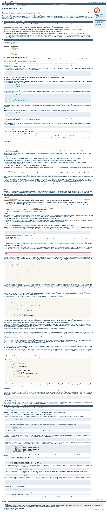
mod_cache (24, 225)
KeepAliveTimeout (15, 49)
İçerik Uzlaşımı (17, 138)
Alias (52, 104)
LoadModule (67, 215)
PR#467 (5, 288)
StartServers (14, 54)
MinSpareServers (14, 52)
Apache (3, 5)
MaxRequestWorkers (51, 24)
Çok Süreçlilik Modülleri (13, 199)
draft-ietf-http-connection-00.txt (10, 346)
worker (7, 202)
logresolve (69, 60)
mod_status (6, 46)
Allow (5, 65)
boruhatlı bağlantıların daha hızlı (41, 385)
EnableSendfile (14, 48)
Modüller (89, 2)
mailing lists (56, 506)
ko (90, 10)
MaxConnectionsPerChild (26, 186)
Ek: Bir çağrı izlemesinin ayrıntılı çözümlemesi (99, 22)
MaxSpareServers (14, 50)
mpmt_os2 (6, 200)
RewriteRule (57, 104)
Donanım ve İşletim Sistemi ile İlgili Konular (100, 15)
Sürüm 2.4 (19, 5)
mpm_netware (87, 199)
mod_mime (69, 220)
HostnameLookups (14, 46)
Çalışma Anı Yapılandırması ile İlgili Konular (100, 17)
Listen (71, 257)
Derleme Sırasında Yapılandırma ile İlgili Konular (100, 20)
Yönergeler (93, 2)
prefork (13, 203)
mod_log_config (79, 220)
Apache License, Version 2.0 (7, 510)
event (7, 204)
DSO (56, 215)
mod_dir (6, 43)
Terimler (99, 2)
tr (92, 10)
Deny (10, 65)
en (86, 10)
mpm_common (6, 44)
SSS (96, 2)
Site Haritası (104, 2)
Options (12, 53)
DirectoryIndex (14, 44)
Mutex (5, 322)
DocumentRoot (10, 104)
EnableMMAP (13, 47)
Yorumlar (96, 25)
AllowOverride (14, 43)
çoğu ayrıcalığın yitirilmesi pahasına (60, 192)
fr (88, 10)
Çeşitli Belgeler (24, 5)
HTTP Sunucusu (9, 5)
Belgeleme (14, 5)
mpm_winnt (11, 200)
